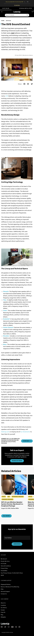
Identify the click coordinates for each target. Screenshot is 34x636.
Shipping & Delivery (6, 584)
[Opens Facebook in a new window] (2, 627)
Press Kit (3, 612)
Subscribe (17, 544)
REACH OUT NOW (17, 460)
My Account (4, 559)
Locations (3, 605)
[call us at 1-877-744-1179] (25, 1)
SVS (12, 33)
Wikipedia (3, 617)
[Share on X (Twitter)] (32, 84)
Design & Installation (25, 8)
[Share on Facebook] (24, 84)
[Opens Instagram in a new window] (9, 627)
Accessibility (4, 570)
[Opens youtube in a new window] (12, 627)
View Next (26, 441)
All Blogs (6, 516)
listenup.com (5, 432)
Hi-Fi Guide (3, 563)
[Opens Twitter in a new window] (5, 627)
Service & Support (5, 591)
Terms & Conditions (6, 566)
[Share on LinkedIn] (28, 84)
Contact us (27, 2)
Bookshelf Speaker (17, 496)
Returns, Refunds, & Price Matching (10, 586)
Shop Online (5, 8)
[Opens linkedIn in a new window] (20, 627)
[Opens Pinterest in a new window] (16, 627)
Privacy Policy (4, 568)
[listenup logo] (17, 12)
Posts (3, 496)
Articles (8, 20)
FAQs (2, 589)
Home (2, 20)
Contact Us (4, 594)
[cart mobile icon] (32, 12)
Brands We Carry (5, 561)
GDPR (2, 575)
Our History (4, 607)
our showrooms (25, 432)
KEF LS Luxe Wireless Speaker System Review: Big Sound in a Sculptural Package (12, 504)
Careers (3, 610)
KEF (9, 496)
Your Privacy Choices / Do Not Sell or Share (12, 573)
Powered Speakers (7, 499)
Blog (2, 614)
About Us (3, 603)
